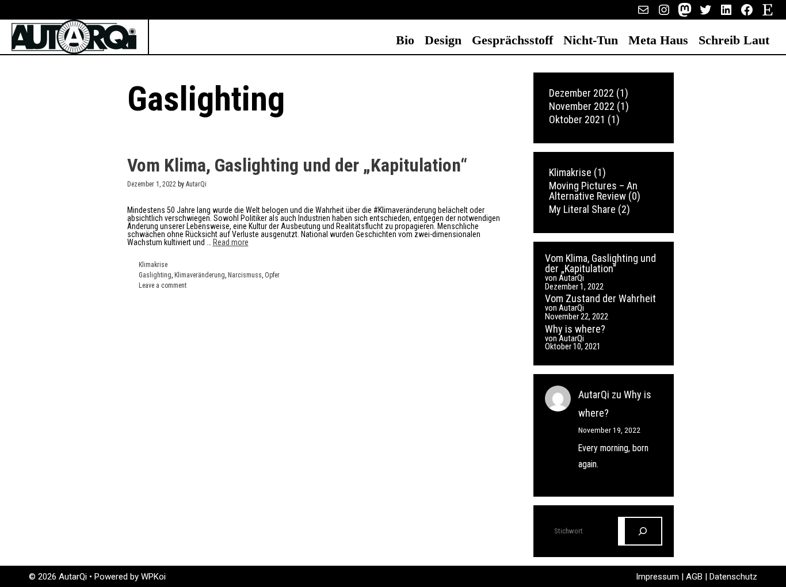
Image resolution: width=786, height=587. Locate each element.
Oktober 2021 (577, 119)
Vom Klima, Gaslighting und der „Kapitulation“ (297, 165)
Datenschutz (733, 576)
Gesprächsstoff (512, 40)
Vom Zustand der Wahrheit (600, 298)
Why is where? (575, 329)
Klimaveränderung (199, 275)
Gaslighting (155, 275)
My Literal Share (582, 209)
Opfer (272, 275)
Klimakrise (153, 265)
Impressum (658, 576)
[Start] (643, 531)
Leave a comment (162, 285)
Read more (231, 242)
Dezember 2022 (581, 93)
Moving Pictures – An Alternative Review (593, 191)
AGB (695, 576)
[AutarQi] (74, 36)
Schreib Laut (734, 40)
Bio (405, 40)
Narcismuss (245, 275)
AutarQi (593, 394)
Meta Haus (658, 40)
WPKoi (153, 576)
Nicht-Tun (590, 40)
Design (443, 40)
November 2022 (582, 106)
